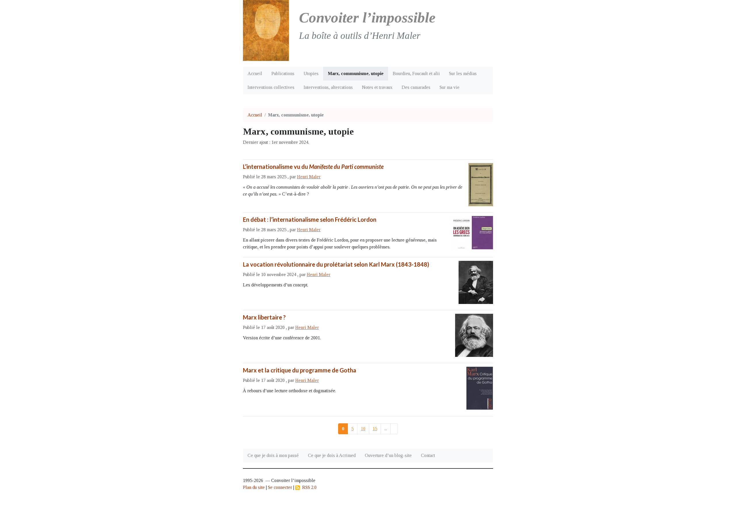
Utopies (311, 73)
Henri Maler (309, 176)
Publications (282, 73)
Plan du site (254, 487)
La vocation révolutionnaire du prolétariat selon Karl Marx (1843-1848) (336, 264)
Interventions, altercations (328, 87)
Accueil (255, 73)
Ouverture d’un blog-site (388, 455)
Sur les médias (463, 73)
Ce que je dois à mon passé (273, 455)
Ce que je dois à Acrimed (332, 455)
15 (375, 428)
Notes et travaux (377, 87)
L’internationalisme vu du (313, 166)
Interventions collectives (271, 87)
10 (363, 428)
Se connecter (280, 487)
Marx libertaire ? (264, 317)
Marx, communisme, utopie (356, 73)
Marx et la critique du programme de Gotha (299, 370)
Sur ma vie (449, 87)
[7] (394, 428)
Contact (428, 455)
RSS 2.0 (308, 487)
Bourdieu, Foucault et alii (416, 73)
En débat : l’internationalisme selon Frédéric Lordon (309, 219)
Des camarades (416, 87)
